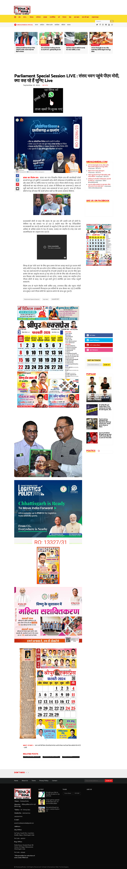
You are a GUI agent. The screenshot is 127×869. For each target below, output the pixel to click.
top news (45, 299)
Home (16, 780)
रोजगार (64, 17)
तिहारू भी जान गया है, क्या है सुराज (96, 171)
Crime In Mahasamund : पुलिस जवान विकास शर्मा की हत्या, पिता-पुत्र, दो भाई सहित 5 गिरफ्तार (98, 397)
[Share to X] (17, 180)
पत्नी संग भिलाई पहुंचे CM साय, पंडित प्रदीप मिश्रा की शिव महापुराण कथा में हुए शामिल (101, 50)
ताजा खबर (77, 793)
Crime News (67, 793)
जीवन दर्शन (49, 25)
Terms (34, 780)
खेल (70, 17)
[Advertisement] (97, 301)
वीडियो (63, 25)
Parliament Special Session (32, 299)
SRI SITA (45, 85)
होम (19, 17)
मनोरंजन (38, 17)
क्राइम (45, 17)
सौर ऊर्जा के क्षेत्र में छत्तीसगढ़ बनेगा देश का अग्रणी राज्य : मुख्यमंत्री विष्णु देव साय (51, 49)
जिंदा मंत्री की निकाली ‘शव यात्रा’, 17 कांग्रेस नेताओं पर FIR (52, 809)
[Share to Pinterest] (17, 184)
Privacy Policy (43, 780)
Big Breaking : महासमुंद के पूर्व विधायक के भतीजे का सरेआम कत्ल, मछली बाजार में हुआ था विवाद (105, 423)
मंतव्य (68, 25)
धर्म (59, 17)
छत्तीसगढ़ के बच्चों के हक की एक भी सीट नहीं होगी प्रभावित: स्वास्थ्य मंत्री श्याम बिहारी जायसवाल (25, 50)
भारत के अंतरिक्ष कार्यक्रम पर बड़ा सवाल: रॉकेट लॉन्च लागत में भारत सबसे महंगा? (99, 185)
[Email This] (17, 188)
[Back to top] (122, 864)
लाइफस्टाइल (95, 17)
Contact (54, 780)
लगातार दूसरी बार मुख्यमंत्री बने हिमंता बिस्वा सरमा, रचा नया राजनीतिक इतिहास (52, 802)
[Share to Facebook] (17, 175)
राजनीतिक (52, 17)
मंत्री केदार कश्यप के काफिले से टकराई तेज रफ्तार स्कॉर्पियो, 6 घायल (75, 49)
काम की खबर (85, 17)
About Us (25, 780)
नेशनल (31, 17)
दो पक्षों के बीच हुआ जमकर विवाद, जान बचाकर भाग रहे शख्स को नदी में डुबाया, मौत (105, 407)
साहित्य (42, 25)
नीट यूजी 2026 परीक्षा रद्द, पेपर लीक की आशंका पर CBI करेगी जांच (53, 794)
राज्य (24, 17)
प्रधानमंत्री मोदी (55, 299)
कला (36, 25)
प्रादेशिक (57, 25)
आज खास (76, 17)
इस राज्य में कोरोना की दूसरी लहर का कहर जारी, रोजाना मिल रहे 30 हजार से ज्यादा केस (105, 435)
